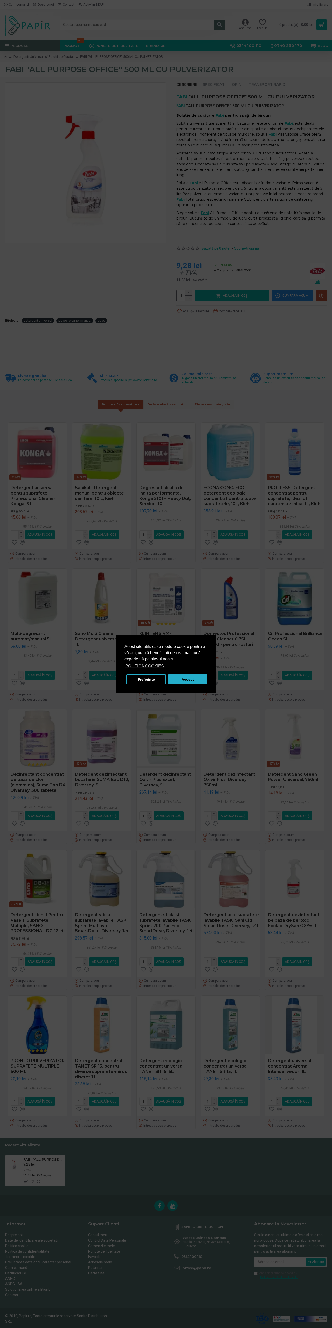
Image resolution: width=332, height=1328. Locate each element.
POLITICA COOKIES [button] (144, 666)
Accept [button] (188, 679)
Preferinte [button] (146, 679)
